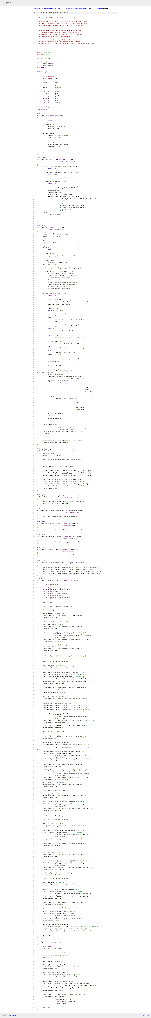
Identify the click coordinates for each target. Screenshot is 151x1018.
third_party (41, 8)
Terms (20, 1015)
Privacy (15, 1015)
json (147, 1015)
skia (34, 8)
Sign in (147, 3)
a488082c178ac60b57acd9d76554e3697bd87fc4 (72, 8)
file (68, 13)
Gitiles (10, 1015)
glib (94, 8)
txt (144, 1015)
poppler (50, 8)
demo (99, 8)
